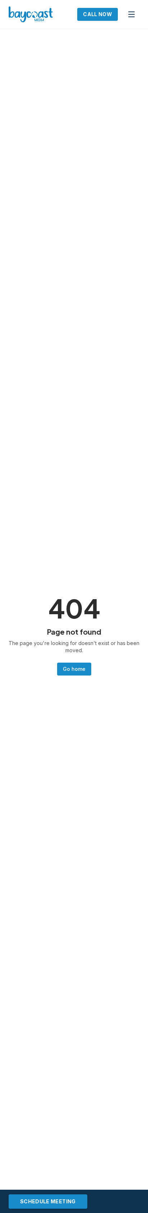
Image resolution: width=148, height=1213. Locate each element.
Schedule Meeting (48, 1201)
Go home (74, 669)
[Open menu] (131, 14)
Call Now (97, 14)
